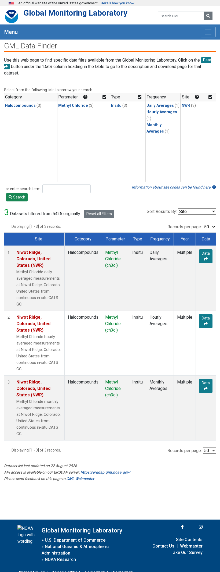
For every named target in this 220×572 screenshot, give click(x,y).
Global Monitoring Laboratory (75, 12)
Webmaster (191, 546)
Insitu (116, 105)
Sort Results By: (162, 211)
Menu (11, 32)
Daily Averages (160, 105)
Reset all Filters (99, 214)
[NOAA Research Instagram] (194, 527)
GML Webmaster (80, 479)
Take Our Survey (187, 552)
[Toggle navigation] (208, 32)
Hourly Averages (161, 112)
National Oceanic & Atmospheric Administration (75, 550)
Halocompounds (20, 105)
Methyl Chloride (73, 105)
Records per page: (184, 226)
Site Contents (189, 539)
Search (18, 197)
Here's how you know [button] (117, 3)
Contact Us (163, 546)
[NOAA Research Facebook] (175, 527)
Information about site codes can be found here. (172, 187)
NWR (186, 105)
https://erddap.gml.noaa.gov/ (105, 472)
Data (206, 253)
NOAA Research (60, 559)
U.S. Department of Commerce (75, 540)
